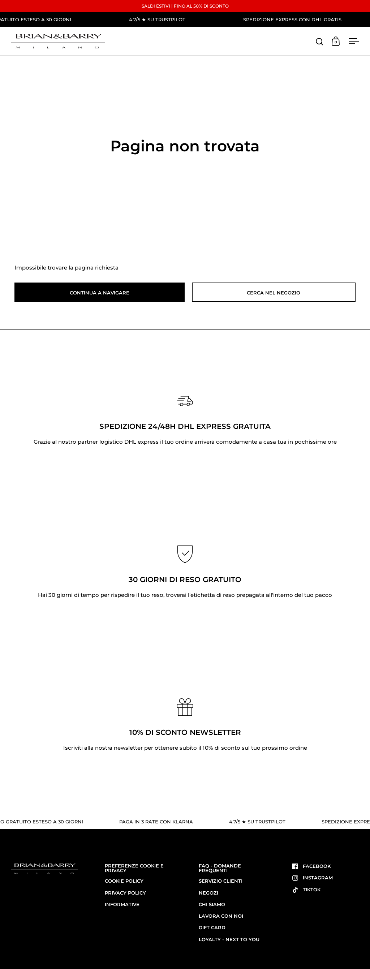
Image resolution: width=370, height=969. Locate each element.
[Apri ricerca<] (319, 41)
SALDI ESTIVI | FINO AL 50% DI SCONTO (185, 6)
